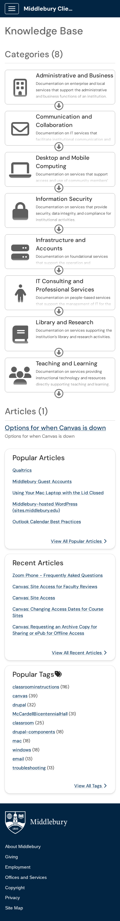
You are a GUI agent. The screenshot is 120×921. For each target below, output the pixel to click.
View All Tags (88, 786)
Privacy (12, 897)
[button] (59, 106)
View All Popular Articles (77, 541)
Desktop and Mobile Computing (62, 162)
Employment (17, 867)
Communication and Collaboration (64, 121)
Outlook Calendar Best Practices (46, 521)
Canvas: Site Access (33, 598)
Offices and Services (26, 877)
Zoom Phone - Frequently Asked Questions (57, 575)
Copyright (15, 887)
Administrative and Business (74, 75)
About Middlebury (23, 846)
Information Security (64, 199)
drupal (19, 705)
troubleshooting (29, 768)
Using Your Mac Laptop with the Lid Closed (58, 493)
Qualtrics (22, 470)
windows (21, 750)
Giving (11, 856)
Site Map (14, 907)
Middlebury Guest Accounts (42, 481)
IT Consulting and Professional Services (65, 285)
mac (17, 741)
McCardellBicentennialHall (40, 714)
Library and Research (64, 322)
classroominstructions (35, 687)
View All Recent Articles (77, 653)
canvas (20, 696)
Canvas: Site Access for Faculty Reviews (54, 586)
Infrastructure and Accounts (60, 244)
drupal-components (33, 732)
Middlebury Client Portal (52, 9)
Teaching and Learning (66, 363)
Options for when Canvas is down (55, 428)
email (18, 759)
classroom (23, 723)
